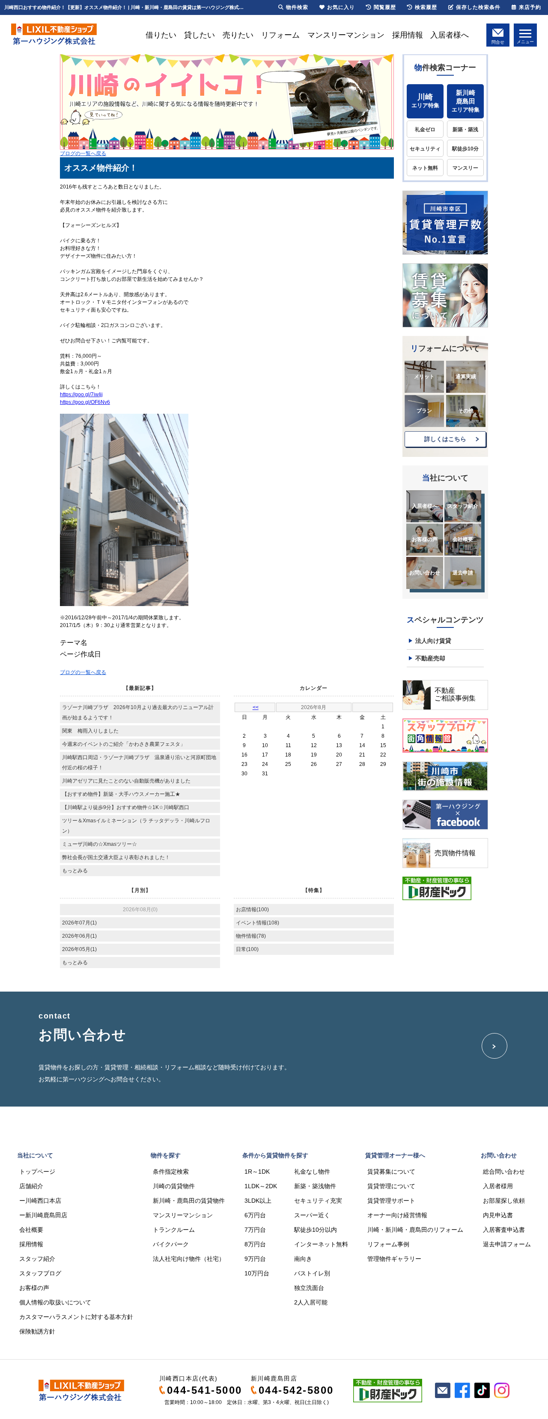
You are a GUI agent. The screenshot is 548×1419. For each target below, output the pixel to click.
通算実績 (466, 377)
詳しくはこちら (445, 439)
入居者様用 (498, 1186)
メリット (424, 377)
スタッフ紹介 (462, 506)
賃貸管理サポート (391, 1200)
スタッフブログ (40, 1273)
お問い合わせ (424, 573)
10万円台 (256, 1273)
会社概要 (463, 539)
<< (256, 707)
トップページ (37, 1171)
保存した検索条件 (478, 7)
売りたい (238, 35)
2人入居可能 (311, 1302)
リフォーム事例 (388, 1244)
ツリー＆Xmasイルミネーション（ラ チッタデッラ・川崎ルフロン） (136, 826)
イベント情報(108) (257, 923)
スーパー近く (312, 1215)
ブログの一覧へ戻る (83, 153)
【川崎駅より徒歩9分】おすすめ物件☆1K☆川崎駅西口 (125, 807)
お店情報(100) (252, 910)
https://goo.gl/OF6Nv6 (85, 402)
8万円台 (255, 1244)
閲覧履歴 (385, 7)
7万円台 (255, 1229)
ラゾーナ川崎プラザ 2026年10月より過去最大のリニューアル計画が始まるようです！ (138, 712)
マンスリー (465, 168)
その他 (466, 411)
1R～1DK (257, 1171)
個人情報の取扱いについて (55, 1302)
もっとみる (75, 871)
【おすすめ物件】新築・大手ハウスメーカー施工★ (121, 794)
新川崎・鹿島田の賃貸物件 (189, 1200)
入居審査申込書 (504, 1229)
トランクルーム (174, 1229)
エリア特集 (425, 101)
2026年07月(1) (79, 923)
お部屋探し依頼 (504, 1200)
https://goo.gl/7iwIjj (81, 394)
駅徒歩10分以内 (315, 1229)
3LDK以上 (257, 1200)
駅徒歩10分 (465, 149)
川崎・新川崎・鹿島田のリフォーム (415, 1229)
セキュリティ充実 (318, 1200)
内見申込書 (498, 1215)
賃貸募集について (391, 1171)
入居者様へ (449, 35)
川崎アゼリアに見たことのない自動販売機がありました (126, 781)
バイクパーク (171, 1244)
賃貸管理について (391, 1186)
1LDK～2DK (260, 1186)
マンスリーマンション (345, 35)
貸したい (199, 35)
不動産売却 (430, 658)
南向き (303, 1258)
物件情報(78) (251, 936)
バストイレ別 (312, 1273)
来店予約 (530, 7)
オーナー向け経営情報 (397, 1215)
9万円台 (255, 1258)
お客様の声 (425, 539)
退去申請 (463, 573)
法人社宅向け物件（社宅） (189, 1258)
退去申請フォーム (507, 1244)
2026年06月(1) (79, 936)
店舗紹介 (31, 1186)
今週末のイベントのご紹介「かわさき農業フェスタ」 (123, 744)
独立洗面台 (309, 1287)
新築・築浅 (465, 129)
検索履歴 (426, 7)
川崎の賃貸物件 (174, 1186)
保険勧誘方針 (37, 1331)
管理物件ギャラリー (394, 1258)
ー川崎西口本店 (40, 1200)
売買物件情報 (455, 853)
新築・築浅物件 (315, 1186)
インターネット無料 (321, 1244)
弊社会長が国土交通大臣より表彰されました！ (116, 857)
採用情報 (407, 35)
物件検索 (297, 7)
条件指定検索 (171, 1171)
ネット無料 (425, 168)
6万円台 (255, 1215)
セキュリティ (425, 149)
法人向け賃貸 (433, 640)
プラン (424, 411)
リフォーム (280, 35)
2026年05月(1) (79, 949)
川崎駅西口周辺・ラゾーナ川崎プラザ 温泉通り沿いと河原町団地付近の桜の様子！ (139, 762)
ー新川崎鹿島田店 (43, 1215)
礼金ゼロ (425, 129)
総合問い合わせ (504, 1171)
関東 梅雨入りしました (90, 731)
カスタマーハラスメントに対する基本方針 (76, 1316)
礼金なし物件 (312, 1171)
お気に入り (341, 7)
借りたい (161, 35)
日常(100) (247, 949)
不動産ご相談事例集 (455, 694)
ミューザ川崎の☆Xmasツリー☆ (99, 844)
